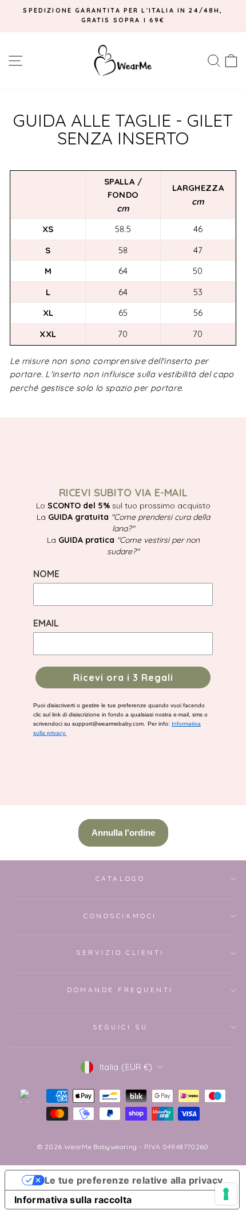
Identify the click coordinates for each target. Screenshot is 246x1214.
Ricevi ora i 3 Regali (123, 677)
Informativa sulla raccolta (73, 1199)
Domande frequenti (120, 989)
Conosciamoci (120, 915)
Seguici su (120, 1027)
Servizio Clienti (120, 952)
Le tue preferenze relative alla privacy (134, 1180)
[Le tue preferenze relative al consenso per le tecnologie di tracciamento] (226, 1194)
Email (46, 623)
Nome (46, 573)
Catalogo (120, 878)
